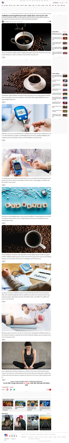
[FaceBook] (9, 436)
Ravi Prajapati (6, 21)
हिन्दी (21, 0)
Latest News (55, 31)
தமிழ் (39, 0)
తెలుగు (30, 0)
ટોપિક (53, 5)
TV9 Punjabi (54, 437)
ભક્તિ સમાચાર (63, 5)
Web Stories (5, 413)
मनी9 (44, 0)
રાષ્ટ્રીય (33, 5)
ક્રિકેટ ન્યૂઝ (10, 5)
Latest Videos (55, 73)
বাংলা (34, 0)
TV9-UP (47, 0)
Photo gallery (9, 13)
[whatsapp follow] (14, 390)
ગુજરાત (14, 5)
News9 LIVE (33, 438)
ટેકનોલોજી (29, 5)
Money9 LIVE (38, 438)
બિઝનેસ (39, 5)
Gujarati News (4, 13)
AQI (60, 2)
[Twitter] (12, 436)
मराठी (32, 0)
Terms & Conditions (52, 434)
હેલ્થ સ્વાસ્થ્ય (11, 387)
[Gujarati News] (3, 3)
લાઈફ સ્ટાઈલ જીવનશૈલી (5, 387)
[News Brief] (55, 2)
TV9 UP (29, 438)
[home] (2, 5)
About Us (27, 434)
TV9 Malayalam (63, 437)
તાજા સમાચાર (6, 5)
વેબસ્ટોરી (42, 5)
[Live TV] (62, 2)
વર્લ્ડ (36, 5)
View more (48, 413)
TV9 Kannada (45, 437)
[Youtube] (7, 390)
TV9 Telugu (41, 437)
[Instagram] (14, 436)
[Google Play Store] (7, 439)
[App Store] (14, 439)
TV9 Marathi (36, 437)
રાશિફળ (25, 5)
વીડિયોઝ (18, 5)
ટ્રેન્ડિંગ (50, 5)
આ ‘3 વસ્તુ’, (26, 383)
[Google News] (11, 390)
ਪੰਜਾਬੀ (37, 0)
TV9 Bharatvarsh (30, 437)
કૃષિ (55, 5)
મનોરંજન (46, 5)
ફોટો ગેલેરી (21, 5)
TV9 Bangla (50, 437)
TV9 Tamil (58, 437)
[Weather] (59, 2)
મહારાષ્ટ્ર (58, 5)
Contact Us (23, 434)
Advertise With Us (33, 434)
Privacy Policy (46, 434)
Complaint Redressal (40, 434)
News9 (24, 0)
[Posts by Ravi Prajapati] (3, 21)
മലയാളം (42, 0)
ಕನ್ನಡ (27, 0)
